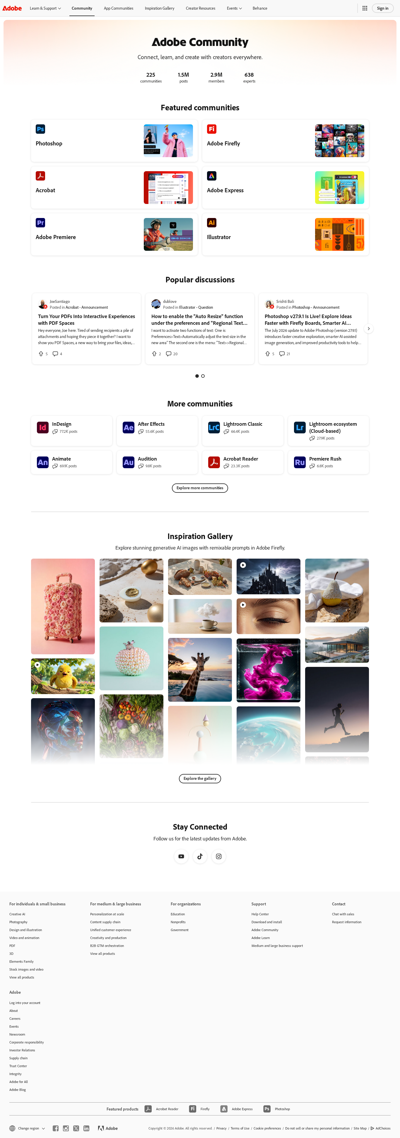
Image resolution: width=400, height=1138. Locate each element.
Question (205, 307)
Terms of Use (240, 1128)
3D (11, 953)
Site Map (360, 1128)
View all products (21, 977)
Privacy (221, 1128)
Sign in (383, 8)
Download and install (267, 922)
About (13, 1010)
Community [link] (82, 8)
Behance (260, 8)
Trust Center (18, 1066)
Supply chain (18, 1058)
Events (232, 8)
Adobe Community (265, 930)
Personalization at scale (107, 914)
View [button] (83, 647)
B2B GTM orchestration (107, 945)
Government (180, 930)
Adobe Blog (17, 1089)
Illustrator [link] (187, 307)
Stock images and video (26, 969)
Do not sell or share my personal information (317, 1128)
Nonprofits (178, 922)
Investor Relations (22, 1050)
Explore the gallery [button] (200, 778)
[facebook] (56, 1128)
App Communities (118, 8)
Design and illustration (25, 930)
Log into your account (24, 1002)
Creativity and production (108, 938)
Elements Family (21, 961)
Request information (346, 922)
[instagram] (66, 1128)
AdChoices (383, 1128)
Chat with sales (343, 914)
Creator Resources (200, 8)
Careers (14, 1018)
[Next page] (368, 328)
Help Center (260, 914)
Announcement (94, 307)
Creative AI (17, 914)
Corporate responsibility (26, 1042)
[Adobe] (12, 8)
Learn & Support (43, 8)
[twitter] (76, 1128)
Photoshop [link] (301, 307)
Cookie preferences (267, 1128)
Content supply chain (105, 922)
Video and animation (24, 938)
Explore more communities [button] (200, 487)
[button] (365, 8)
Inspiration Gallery (159, 8)
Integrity (15, 1074)
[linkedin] (86, 1128)
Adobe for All (18, 1081)
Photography (18, 922)
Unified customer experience (110, 930)
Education (178, 914)
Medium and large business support (277, 945)
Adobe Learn (261, 938)
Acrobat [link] (72, 307)
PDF (12, 945)
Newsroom (17, 1034)
